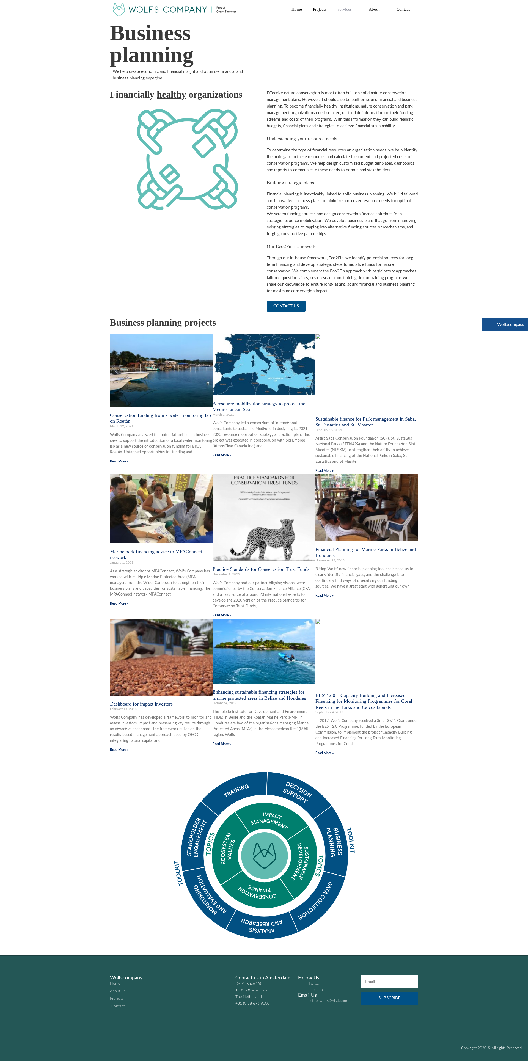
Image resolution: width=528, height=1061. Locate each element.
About (374, 9)
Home (297, 9)
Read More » (119, 461)
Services (344, 9)
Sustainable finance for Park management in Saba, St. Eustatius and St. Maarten (365, 422)
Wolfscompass (510, 325)
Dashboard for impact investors (141, 704)
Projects (319, 9)
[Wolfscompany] (176, 9)
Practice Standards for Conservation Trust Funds (261, 569)
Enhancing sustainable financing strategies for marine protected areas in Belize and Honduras (259, 695)
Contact (403, 9)
